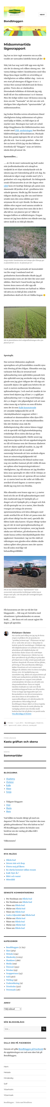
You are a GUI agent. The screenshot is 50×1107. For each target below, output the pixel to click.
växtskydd (33, 725)
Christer (10, 723)
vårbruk (25, 725)
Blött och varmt (13, 876)
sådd (6, 186)
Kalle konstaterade (27, 407)
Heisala (9, 954)
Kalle (8, 785)
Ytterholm (11, 986)
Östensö (10, 967)
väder (19, 725)
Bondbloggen (13, 21)
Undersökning (12, 983)
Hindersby (11, 957)
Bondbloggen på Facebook (31, 1049)
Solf (5, 725)
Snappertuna (12, 973)
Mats (8, 811)
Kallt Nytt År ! (12, 873)
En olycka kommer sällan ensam (21, 870)
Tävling (9, 980)
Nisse (8, 788)
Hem (6, 1067)
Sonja (8, 792)
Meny (42, 14)
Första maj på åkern (15, 866)
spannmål (13, 725)
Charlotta (10, 779)
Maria (9, 808)
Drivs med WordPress (24, 1103)
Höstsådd (10, 879)
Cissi (8, 805)
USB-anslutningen (23, 130)
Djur (8, 950)
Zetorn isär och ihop (15, 863)
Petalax (9, 970)
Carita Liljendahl (13, 915)
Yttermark (11, 990)
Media (9, 963)
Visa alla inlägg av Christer (21, 714)
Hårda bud (11, 860)
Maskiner (39, 723)
